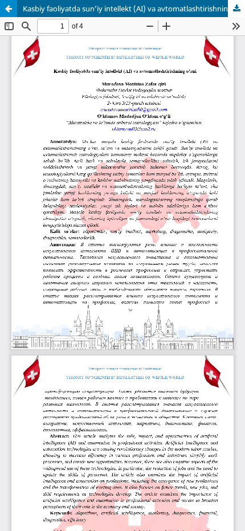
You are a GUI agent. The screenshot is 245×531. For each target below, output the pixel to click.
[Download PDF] (236, 8)
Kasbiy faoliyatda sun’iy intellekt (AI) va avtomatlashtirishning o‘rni (134, 8)
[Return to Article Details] (8, 8)
